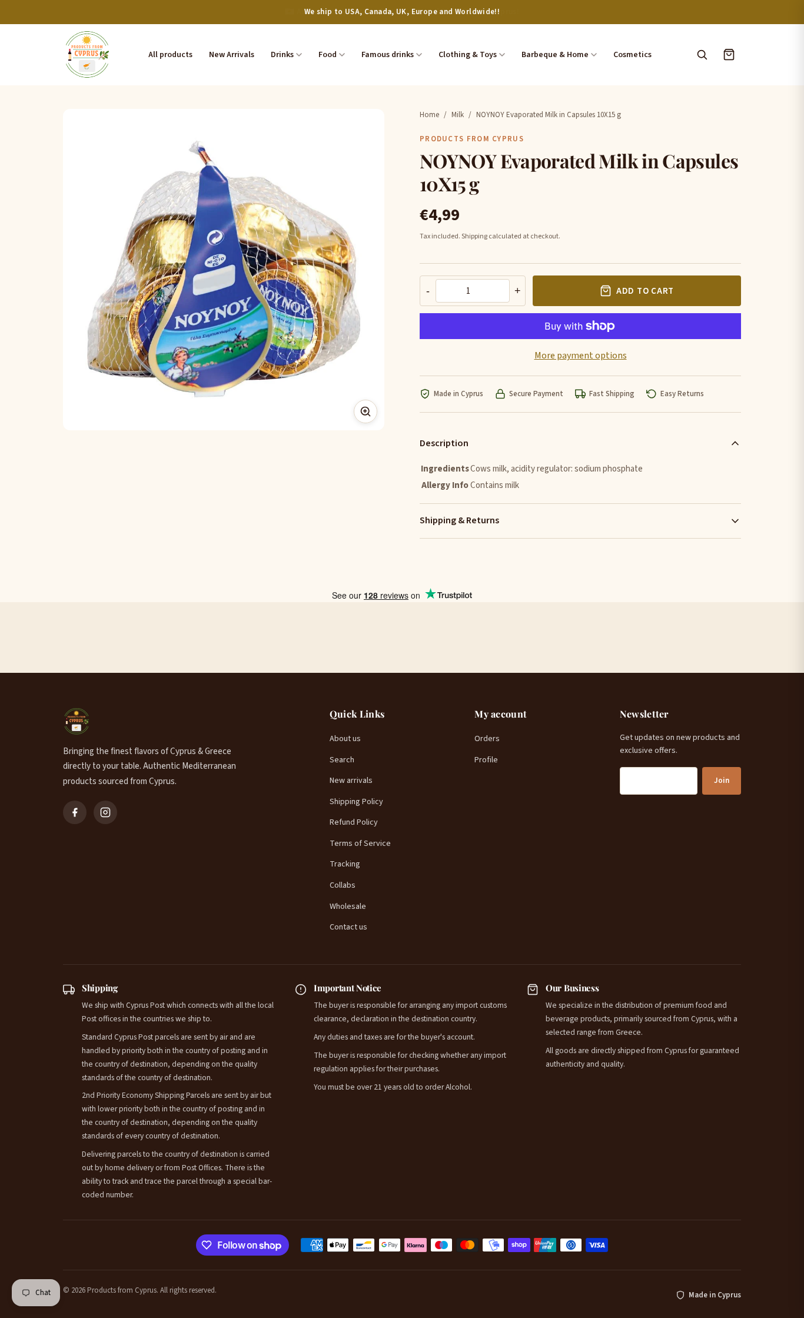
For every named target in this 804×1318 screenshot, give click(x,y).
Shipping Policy (356, 802)
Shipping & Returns (459, 520)
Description (444, 443)
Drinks (282, 55)
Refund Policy (354, 822)
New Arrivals (231, 55)
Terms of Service (360, 843)
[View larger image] (365, 411)
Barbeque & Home (555, 55)
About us (345, 739)
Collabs (343, 885)
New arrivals (351, 780)
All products (170, 55)
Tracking (345, 864)
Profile (486, 760)
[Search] (701, 54)
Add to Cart (645, 291)
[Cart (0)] (728, 54)
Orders (487, 739)
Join (721, 780)
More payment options (580, 355)
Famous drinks (387, 55)
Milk (457, 114)
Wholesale (348, 906)
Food (327, 55)
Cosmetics (632, 55)
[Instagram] (105, 812)
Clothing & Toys (467, 55)
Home (429, 114)
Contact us (348, 927)
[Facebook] (75, 812)
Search (342, 760)
